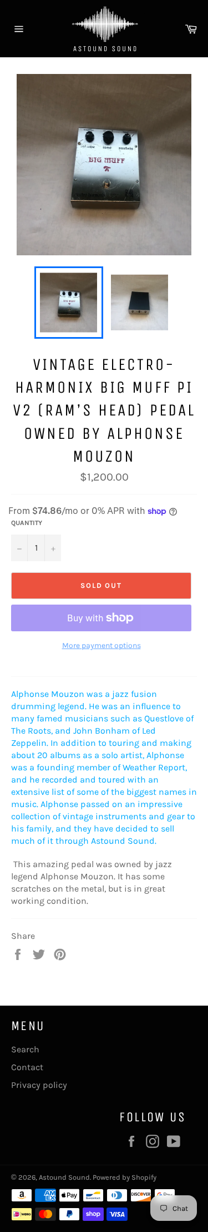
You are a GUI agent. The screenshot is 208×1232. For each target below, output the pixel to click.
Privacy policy (39, 1085)
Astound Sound (64, 1177)
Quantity (26, 523)
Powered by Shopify (124, 1177)
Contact (27, 1067)
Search (25, 1049)
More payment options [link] (101, 645)
